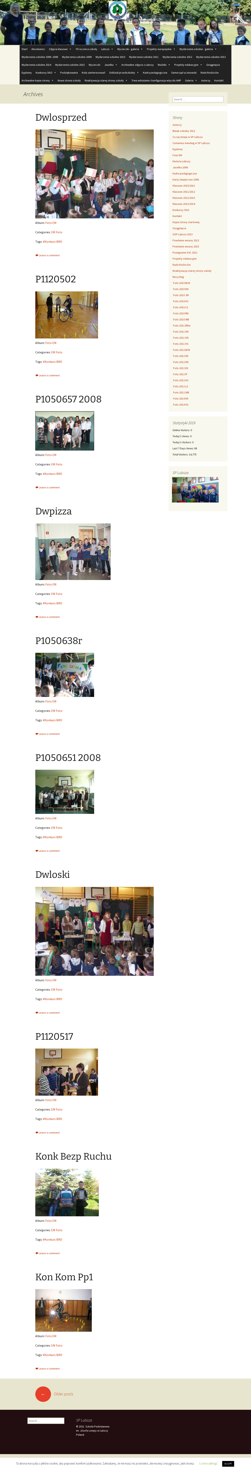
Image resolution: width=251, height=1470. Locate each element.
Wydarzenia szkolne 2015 (70, 65)
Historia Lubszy (181, 161)
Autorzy (205, 80)
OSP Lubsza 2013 (183, 234)
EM (53, 232)
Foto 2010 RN (180, 313)
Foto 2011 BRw (181, 325)
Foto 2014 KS (180, 404)
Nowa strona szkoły (69, 80)
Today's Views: (181, 436)
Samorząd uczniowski (184, 72)
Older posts (57, 1394)
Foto (59, 232)
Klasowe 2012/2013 (184, 198)
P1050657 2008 (68, 399)
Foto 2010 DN (180, 289)
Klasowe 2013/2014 (184, 204)
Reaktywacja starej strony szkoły (104, 80)
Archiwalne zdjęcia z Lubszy (137, 65)
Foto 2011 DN (180, 331)
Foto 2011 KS (180, 344)
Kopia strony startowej (186, 222)
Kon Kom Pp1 (64, 1277)
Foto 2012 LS (180, 386)
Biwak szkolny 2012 (184, 131)
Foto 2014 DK (180, 398)
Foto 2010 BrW (181, 283)
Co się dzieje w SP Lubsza (188, 137)
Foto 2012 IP (180, 374)
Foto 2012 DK (180, 356)
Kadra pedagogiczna (155, 72)
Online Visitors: (182, 430)
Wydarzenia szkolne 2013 (211, 57)
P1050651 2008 (68, 757)
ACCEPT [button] (228, 1463)
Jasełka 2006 (180, 167)
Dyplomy (27, 72)
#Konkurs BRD (52, 241)
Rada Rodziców (210, 72)
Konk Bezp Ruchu (73, 1156)
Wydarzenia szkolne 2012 (177, 57)
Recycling (178, 277)
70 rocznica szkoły (86, 49)
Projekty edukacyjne (186, 65)
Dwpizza (53, 511)
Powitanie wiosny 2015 (186, 246)
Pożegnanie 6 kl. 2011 (185, 252)
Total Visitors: (181, 454)
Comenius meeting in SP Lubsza (191, 143)
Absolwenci (38, 49)
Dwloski (52, 874)
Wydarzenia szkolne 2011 (144, 57)
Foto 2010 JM (181, 295)
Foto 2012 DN (180, 362)
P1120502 (55, 279)
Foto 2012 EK (180, 368)
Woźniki (162, 65)
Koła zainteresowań (93, 72)
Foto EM (50, 223)
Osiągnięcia (213, 65)
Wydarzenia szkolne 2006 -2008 (40, 57)
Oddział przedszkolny (122, 72)
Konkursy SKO (44, 72)
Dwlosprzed (61, 117)
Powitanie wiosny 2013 (186, 240)
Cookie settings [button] (208, 1463)
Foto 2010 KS (180, 301)
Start (24, 49)
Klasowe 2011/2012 (184, 191)
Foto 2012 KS (180, 380)
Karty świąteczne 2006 (186, 179)
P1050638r (58, 641)
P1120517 (54, 1036)
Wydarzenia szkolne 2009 (77, 57)
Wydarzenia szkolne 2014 (36, 65)
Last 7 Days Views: (183, 448)
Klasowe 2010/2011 (184, 185)
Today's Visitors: (182, 442)
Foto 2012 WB (181, 392)
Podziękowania (69, 72)
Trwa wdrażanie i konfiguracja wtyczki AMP (156, 80)
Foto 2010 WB (181, 319)
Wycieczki (94, 65)
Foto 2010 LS (180, 307)
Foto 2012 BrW (181, 350)
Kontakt (219, 80)
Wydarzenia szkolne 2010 (110, 57)
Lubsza (105, 49)
